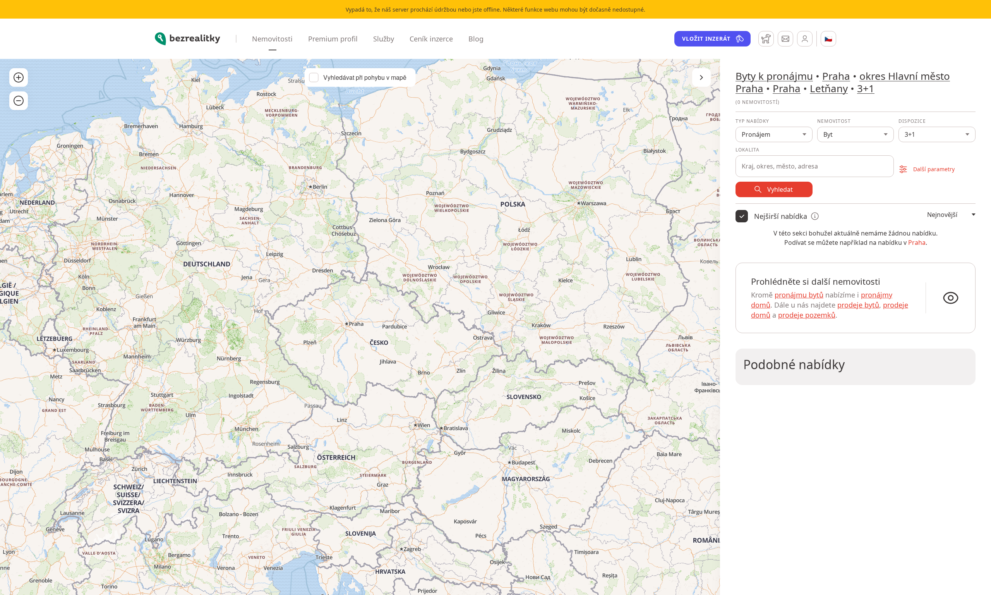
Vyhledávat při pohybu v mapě (364, 77)
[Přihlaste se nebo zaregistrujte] (805, 38)
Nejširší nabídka (780, 216)
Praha (836, 76)
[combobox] (815, 162)
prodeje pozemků (806, 315)
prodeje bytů (858, 305)
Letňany (829, 88)
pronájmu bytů (799, 294)
